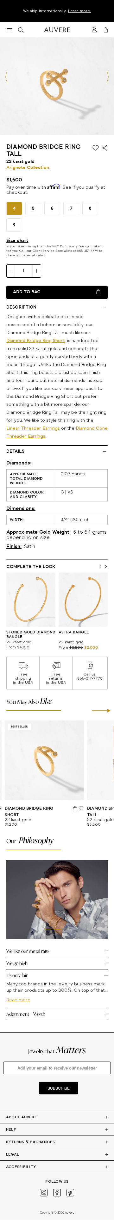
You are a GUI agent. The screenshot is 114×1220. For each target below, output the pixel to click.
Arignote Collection (27, 167)
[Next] (107, 76)
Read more (18, 1000)
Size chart (17, 240)
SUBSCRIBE (59, 1088)
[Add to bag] (75, 808)
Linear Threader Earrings (33, 428)
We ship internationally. (57, 11)
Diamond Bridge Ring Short (35, 341)
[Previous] (6, 76)
